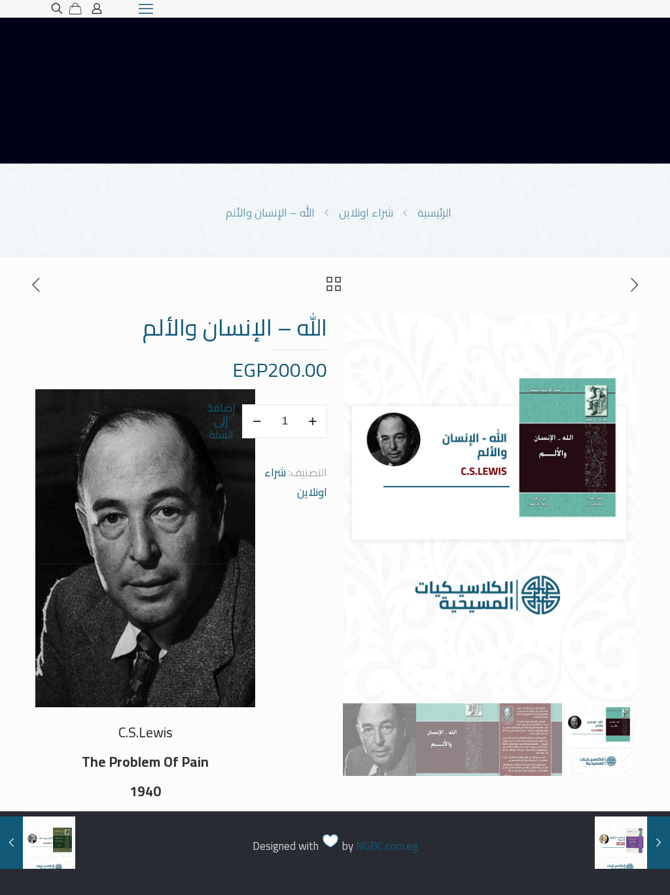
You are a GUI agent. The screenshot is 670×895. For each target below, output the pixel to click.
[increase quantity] (312, 421)
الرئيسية (434, 212)
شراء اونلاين (366, 212)
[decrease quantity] (256, 421)
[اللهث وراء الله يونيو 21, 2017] (11, 842)
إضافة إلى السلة (221, 421)
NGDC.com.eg (387, 845)
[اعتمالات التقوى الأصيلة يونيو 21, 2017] (658, 842)
